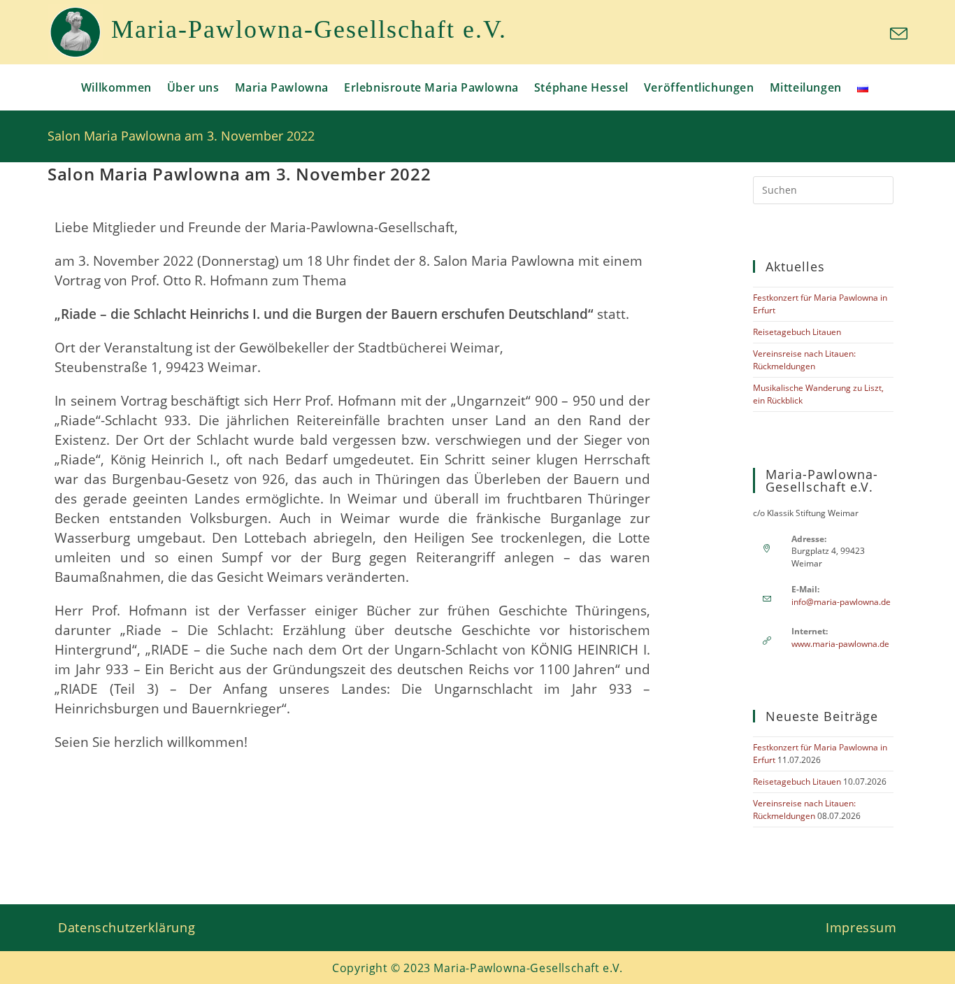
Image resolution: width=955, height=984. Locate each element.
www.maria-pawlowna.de (840, 644)
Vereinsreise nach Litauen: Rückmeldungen (804, 360)
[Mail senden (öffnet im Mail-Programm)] (896, 34)
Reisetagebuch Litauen (797, 332)
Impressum (861, 927)
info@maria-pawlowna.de (841, 602)
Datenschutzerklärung (126, 927)
